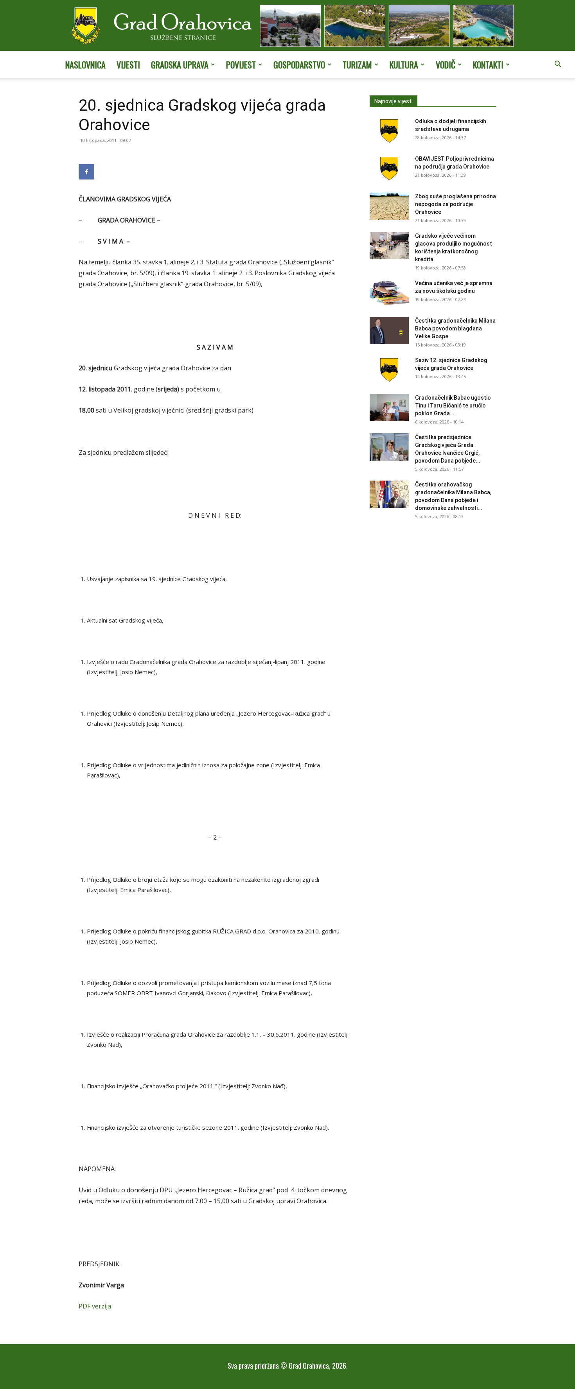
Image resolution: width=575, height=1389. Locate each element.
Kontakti (488, 64)
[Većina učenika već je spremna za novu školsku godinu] (389, 293)
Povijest (241, 64)
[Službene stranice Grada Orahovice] (287, 26)
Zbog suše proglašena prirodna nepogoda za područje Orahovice (455, 204)
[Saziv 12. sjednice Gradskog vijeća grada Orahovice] (389, 370)
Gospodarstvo (299, 64)
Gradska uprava (179, 64)
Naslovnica (85, 64)
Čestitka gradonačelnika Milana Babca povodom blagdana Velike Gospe (455, 328)
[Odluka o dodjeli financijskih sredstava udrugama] (389, 131)
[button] (557, 65)
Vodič (445, 64)
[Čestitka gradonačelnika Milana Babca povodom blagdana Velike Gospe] (389, 330)
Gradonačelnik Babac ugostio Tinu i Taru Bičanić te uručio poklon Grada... (453, 405)
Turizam (357, 64)
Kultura (404, 64)
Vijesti (128, 64)
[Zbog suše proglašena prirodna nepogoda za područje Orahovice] (389, 206)
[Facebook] (86, 171)
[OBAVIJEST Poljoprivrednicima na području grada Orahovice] (389, 168)
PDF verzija (95, 1306)
